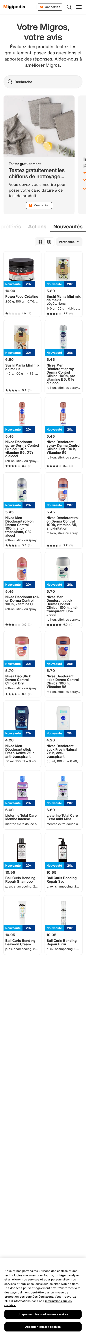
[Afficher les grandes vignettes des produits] (49, 241)
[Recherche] (69, 7)
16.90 (10, 291)
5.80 (51, 291)
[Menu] (78, 7)
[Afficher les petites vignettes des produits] (40, 241)
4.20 (9, 740)
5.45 (51, 359)
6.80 (9, 359)
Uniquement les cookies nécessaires (43, 1314)
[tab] (37, 226)
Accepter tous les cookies (43, 1327)
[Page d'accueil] (14, 7)
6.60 (9, 810)
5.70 (51, 591)
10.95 (10, 872)
